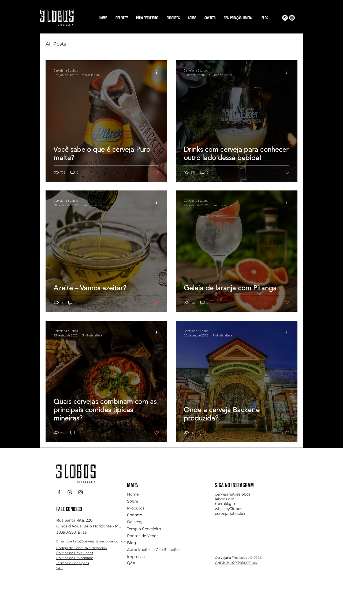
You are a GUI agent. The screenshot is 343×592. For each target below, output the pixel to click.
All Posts (56, 44)
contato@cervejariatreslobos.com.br (96, 541)
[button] (173, 15)
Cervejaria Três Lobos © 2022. (238, 558)
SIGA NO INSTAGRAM (234, 485)
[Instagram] (292, 18)
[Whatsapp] (285, 18)
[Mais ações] (158, 72)
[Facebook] (59, 492)
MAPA (132, 485)
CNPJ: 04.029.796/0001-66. (236, 563)
